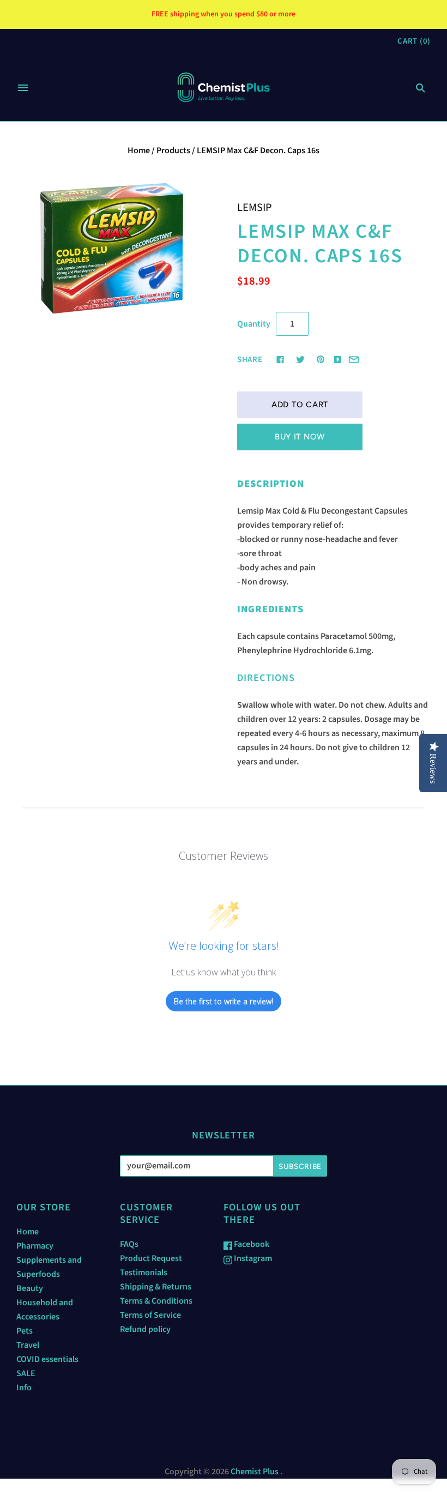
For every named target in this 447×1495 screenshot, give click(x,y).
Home (139, 150)
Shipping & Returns (155, 1287)
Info (24, 1388)
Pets (24, 1331)
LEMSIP (254, 207)
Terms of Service (150, 1315)
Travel (27, 1345)
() (414, 41)
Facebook (250, 1244)
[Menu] (22, 88)
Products (173, 150)
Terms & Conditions (156, 1301)
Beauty (29, 1288)
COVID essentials (47, 1359)
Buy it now (300, 437)
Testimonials (143, 1273)
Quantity (253, 324)
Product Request (151, 1258)
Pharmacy (34, 1246)
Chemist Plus (255, 1472)
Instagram (252, 1258)
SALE (25, 1373)
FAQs (129, 1244)
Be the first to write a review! (223, 1001)
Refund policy (145, 1329)
